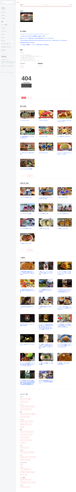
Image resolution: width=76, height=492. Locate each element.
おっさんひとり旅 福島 (26, 213)
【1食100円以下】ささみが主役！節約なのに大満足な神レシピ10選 (27, 290)
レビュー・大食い (26, 447)
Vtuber (34, 482)
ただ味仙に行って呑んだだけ (64, 136)
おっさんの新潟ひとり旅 (26, 197)
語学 (26, 424)
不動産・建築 (22, 424)
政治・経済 (32, 406)
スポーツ (30, 409)
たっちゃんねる (40, 66)
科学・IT (31, 421)
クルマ (25, 434)
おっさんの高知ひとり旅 (64, 213)
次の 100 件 (30, 175)
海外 (21, 409)
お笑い (21, 469)
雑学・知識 (22, 421)
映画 (25, 469)
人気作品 (22, 479)
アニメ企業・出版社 (23, 482)
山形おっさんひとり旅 (44, 228)
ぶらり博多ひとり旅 (44, 213)
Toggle (18, 2)
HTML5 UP (12, 72)
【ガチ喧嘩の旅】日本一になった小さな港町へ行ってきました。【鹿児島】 (45, 290)
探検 (27, 437)
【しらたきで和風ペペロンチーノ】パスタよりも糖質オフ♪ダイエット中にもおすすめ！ (64, 345)
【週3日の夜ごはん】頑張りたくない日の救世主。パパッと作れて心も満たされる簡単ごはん (64, 325)
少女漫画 (32, 452)
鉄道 (24, 437)
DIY (21, 434)
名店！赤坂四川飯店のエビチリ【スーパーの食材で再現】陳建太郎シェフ (46, 382)
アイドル (29, 469)
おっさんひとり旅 (25, 120)
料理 (22, 66)
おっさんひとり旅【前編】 (27, 168)
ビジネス (26, 421)
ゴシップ (29, 479)
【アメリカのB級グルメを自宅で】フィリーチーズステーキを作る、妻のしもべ (64, 273)
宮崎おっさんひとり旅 (63, 228)
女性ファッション (27, 452)
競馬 (21, 464)
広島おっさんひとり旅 (26, 243)
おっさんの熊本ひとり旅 (26, 228)
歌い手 (28, 416)
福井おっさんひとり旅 (63, 197)
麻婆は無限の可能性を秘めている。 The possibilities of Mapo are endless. (27, 273)
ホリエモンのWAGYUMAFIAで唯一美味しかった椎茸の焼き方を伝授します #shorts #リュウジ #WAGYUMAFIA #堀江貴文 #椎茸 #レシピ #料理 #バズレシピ (46, 327)
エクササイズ (22, 401)
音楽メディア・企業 (23, 416)
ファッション (29, 434)
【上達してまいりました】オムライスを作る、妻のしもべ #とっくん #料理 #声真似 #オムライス (64, 290)
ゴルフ (26, 401)
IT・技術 (25, 409)
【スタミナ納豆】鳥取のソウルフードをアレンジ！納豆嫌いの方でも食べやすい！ (64, 308)
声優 (25, 479)
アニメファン (28, 482)
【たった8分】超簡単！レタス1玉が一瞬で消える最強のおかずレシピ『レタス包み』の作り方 (27, 364)
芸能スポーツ (27, 406)
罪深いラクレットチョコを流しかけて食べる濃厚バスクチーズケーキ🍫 (46, 273)
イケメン (22, 452)
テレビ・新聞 (22, 406)
